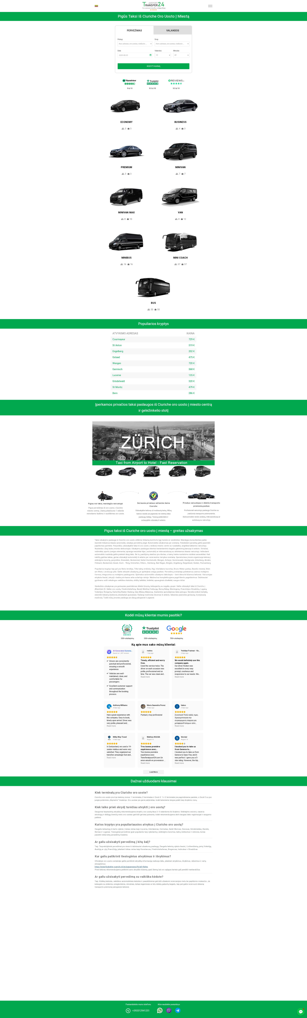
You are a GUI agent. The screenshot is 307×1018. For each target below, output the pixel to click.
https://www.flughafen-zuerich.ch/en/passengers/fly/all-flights (121, 866)
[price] (153, 495)
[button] (301, 1012)
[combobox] (135, 43)
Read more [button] (145, 677)
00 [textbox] (175, 55)
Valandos (158, 51)
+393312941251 (141, 1010)
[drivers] (105, 496)
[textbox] (135, 44)
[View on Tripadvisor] (177, 652)
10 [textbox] (157, 55)
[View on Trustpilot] (143, 652)
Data (119, 51)
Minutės (176, 51)
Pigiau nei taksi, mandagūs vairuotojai (105, 503)
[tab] (134, 30)
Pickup (120, 39)
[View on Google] (109, 706)
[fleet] (201, 496)
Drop (156, 39)
